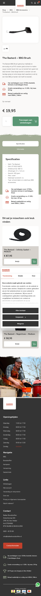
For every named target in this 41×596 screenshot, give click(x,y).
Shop (4, 10)
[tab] (20, 143)
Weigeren (20, 324)
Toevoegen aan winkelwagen (25, 121)
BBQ (11, 10)
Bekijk (17, 261)
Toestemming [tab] (7, 276)
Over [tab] (33, 276)
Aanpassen (19, 317)
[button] (4, 3)
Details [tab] (20, 276)
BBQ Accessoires (22, 10)
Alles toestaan (20, 310)
